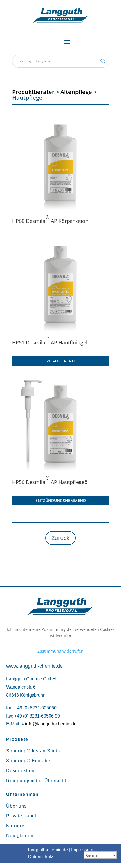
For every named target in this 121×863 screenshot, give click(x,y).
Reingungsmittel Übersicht (36, 780)
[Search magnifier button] (103, 61)
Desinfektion (20, 770)
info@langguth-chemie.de (51, 723)
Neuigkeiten (19, 835)
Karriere (15, 825)
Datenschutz (40, 856)
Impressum (82, 850)
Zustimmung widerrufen (60, 651)
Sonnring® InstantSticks (33, 750)
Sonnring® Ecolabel (29, 760)
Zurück (60, 538)
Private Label (21, 815)
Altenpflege (76, 92)
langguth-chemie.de (48, 850)
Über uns (16, 806)
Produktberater (33, 92)
